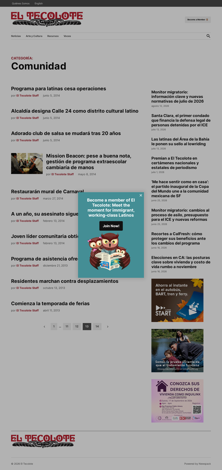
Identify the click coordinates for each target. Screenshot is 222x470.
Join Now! (111, 226)
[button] (111, 235)
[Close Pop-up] (141, 195)
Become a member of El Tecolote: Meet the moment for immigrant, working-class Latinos (111, 207)
